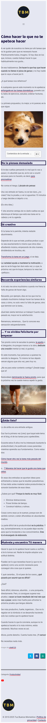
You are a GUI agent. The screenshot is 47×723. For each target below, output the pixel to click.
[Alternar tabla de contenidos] (36, 154)
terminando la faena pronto (24, 377)
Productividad (15, 674)
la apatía (39, 342)
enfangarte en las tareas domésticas (17, 90)
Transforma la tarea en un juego (15, 257)
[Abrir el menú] (23, 24)
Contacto (42, 720)
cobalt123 (12, 647)
